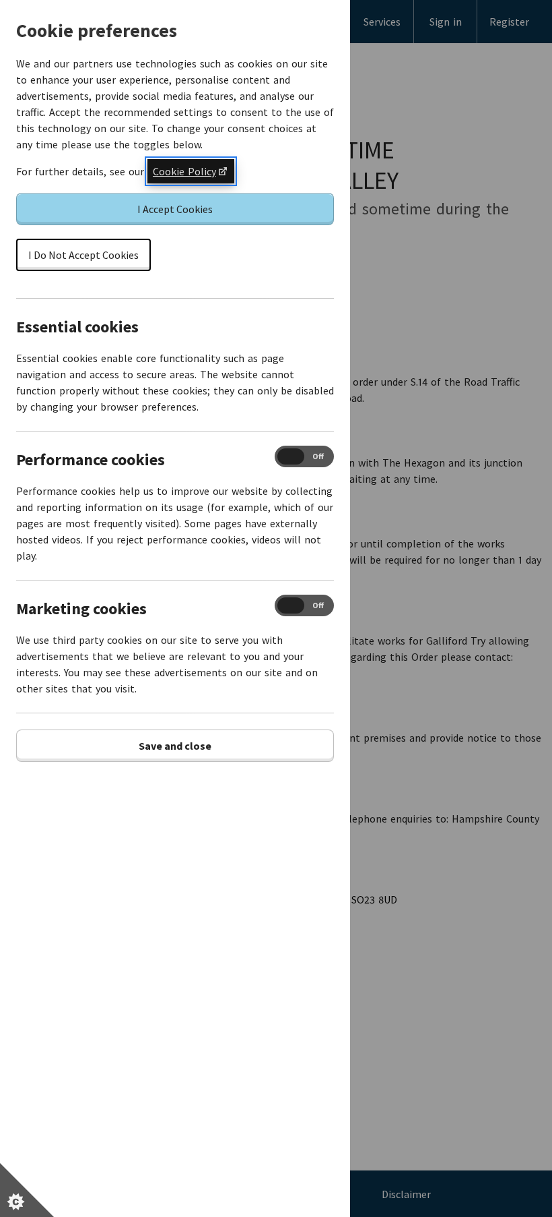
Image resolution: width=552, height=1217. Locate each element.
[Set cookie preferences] (27, 1190)
